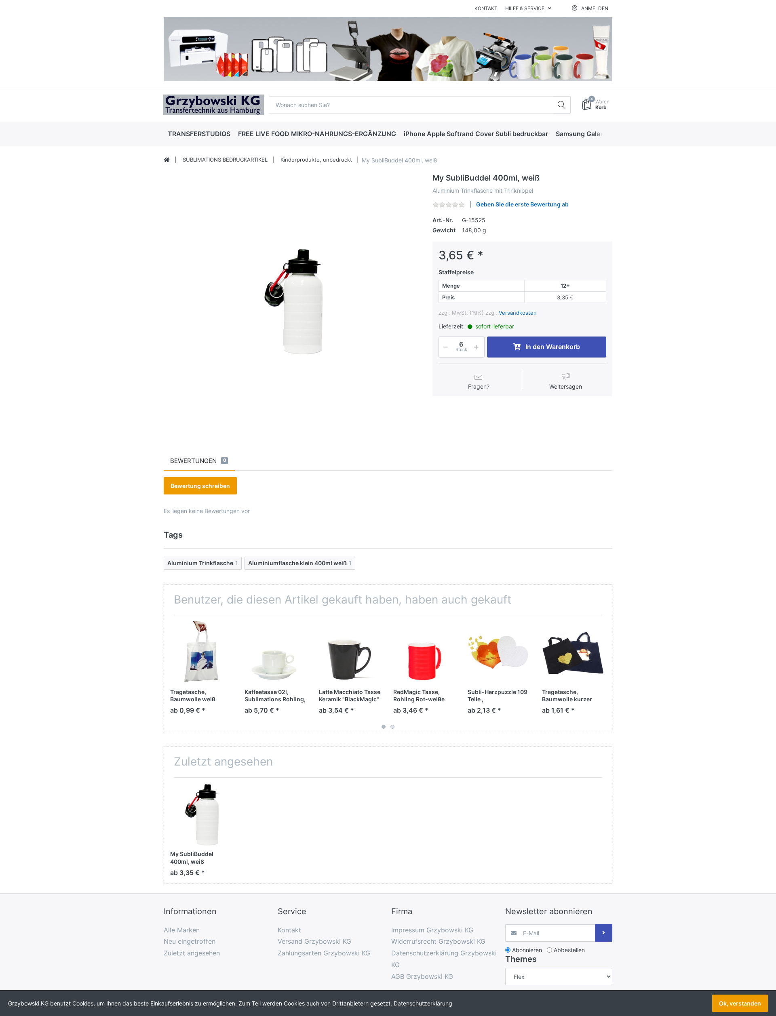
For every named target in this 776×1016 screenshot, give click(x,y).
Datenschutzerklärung (423, 1003)
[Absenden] (603, 933)
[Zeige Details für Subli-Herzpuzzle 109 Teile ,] (498, 652)
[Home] (167, 160)
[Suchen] (562, 105)
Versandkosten (518, 312)
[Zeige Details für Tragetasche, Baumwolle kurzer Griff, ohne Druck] (573, 652)
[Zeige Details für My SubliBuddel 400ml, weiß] (201, 815)
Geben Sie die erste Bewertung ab (522, 204)
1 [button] (384, 727)
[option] (292, 301)
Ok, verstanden (740, 1003)
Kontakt (486, 8)
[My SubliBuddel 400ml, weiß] (292, 301)
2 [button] (392, 727)
